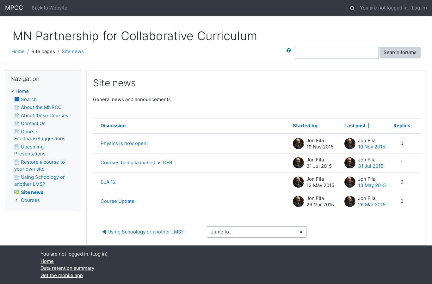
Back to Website (49, 8)
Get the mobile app (61, 275)
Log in (418, 8)
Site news (73, 51)
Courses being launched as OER (136, 163)
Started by (305, 126)
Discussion (113, 126)
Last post (355, 126)
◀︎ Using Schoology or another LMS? (143, 232)
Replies (401, 126)
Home (18, 51)
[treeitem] (43, 91)
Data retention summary (67, 268)
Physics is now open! (124, 143)
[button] (352, 7)
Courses (30, 200)
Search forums (400, 52)
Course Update (117, 201)
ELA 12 (108, 182)
